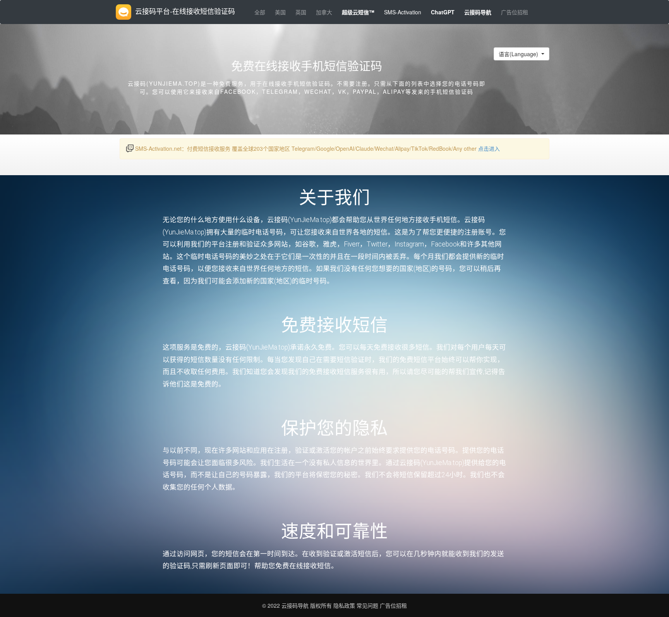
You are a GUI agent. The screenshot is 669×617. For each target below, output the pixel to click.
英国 (300, 12)
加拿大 (324, 12)
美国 (280, 12)
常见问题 (367, 605)
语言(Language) (519, 54)
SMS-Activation (402, 12)
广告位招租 (514, 12)
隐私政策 (343, 605)
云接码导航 (295, 605)
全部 (259, 12)
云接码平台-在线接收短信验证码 (185, 11)
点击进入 (489, 148)
